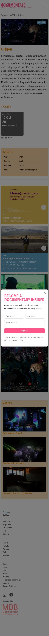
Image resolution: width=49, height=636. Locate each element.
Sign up (24, 330)
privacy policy (18, 340)
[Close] (45, 293)
